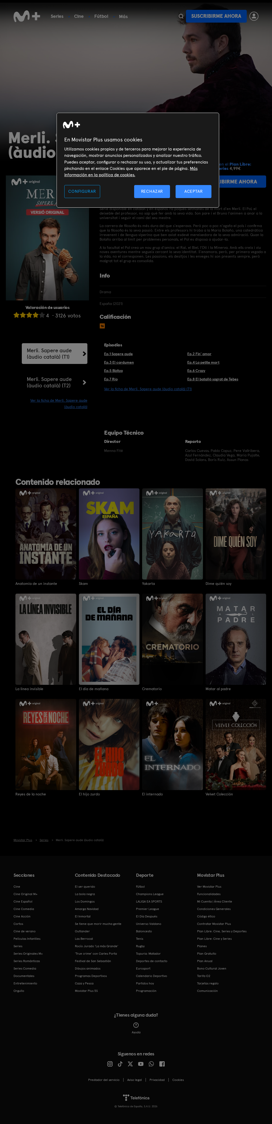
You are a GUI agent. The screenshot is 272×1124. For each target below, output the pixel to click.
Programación (146, 991)
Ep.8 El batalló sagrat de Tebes (212, 379)
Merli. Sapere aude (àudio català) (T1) (49, 353)
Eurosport (143, 968)
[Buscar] (181, 16)
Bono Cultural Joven (211, 968)
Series (57, 16)
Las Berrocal (84, 939)
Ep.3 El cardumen (119, 362)
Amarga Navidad (87, 909)
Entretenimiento (25, 983)
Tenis (139, 939)
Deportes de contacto (151, 961)
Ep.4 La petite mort (203, 362)
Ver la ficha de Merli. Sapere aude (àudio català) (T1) (148, 389)
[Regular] (29, 315)
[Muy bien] (42, 315)
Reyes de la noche (30, 794)
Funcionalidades (208, 894)
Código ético (206, 916)
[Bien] (36, 315)
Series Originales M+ (28, 953)
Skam (83, 583)
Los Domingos (85, 901)
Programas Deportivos (91, 976)
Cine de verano (25, 931)
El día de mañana (93, 689)
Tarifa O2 (203, 976)
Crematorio (152, 689)
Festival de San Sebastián (93, 961)
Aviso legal (134, 1080)
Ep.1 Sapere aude (118, 354)
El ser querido (85, 886)
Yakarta (148, 583)
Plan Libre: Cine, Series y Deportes (221, 931)
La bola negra (85, 894)
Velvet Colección (219, 794)
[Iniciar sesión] (253, 16)
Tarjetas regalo (208, 983)
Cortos (18, 924)
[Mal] (23, 315)
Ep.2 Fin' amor (199, 354)
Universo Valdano (148, 924)
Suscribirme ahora (216, 16)
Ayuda (136, 1032)
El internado (152, 794)
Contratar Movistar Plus (214, 924)
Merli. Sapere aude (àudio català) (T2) (49, 382)
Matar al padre (218, 689)
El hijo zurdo (89, 794)
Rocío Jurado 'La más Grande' (96, 946)
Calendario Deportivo (151, 976)
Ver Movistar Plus (209, 886)
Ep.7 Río (111, 379)
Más (123, 16)
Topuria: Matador (148, 953)
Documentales (24, 976)
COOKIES (178, 1080)
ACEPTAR (193, 191)
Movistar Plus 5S (86, 991)
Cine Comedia (24, 909)
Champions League (150, 894)
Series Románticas (27, 961)
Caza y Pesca (84, 983)
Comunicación (207, 991)
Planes (202, 946)
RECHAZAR (152, 191)
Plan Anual (204, 961)
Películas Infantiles (27, 939)
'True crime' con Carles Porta (96, 953)
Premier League (147, 909)
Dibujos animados (87, 968)
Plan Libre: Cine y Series (214, 939)
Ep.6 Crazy (196, 370)
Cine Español (23, 901)
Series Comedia (25, 968)
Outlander (82, 931)
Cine (79, 16)
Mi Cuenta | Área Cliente (214, 901)
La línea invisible (29, 689)
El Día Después (146, 916)
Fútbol (101, 16)
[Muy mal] (16, 315)
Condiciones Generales (214, 909)
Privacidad (157, 1080)
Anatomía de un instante (36, 583)
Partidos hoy (145, 983)
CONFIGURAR (82, 191)
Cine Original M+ (25, 894)
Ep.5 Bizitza (113, 370)
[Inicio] (27, 16)
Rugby (140, 946)
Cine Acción (22, 916)
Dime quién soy (218, 583)
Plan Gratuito (206, 953)
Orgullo (19, 991)
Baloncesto (144, 931)
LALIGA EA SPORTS (149, 901)
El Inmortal (83, 916)
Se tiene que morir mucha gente (98, 924)
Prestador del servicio (104, 1080)
